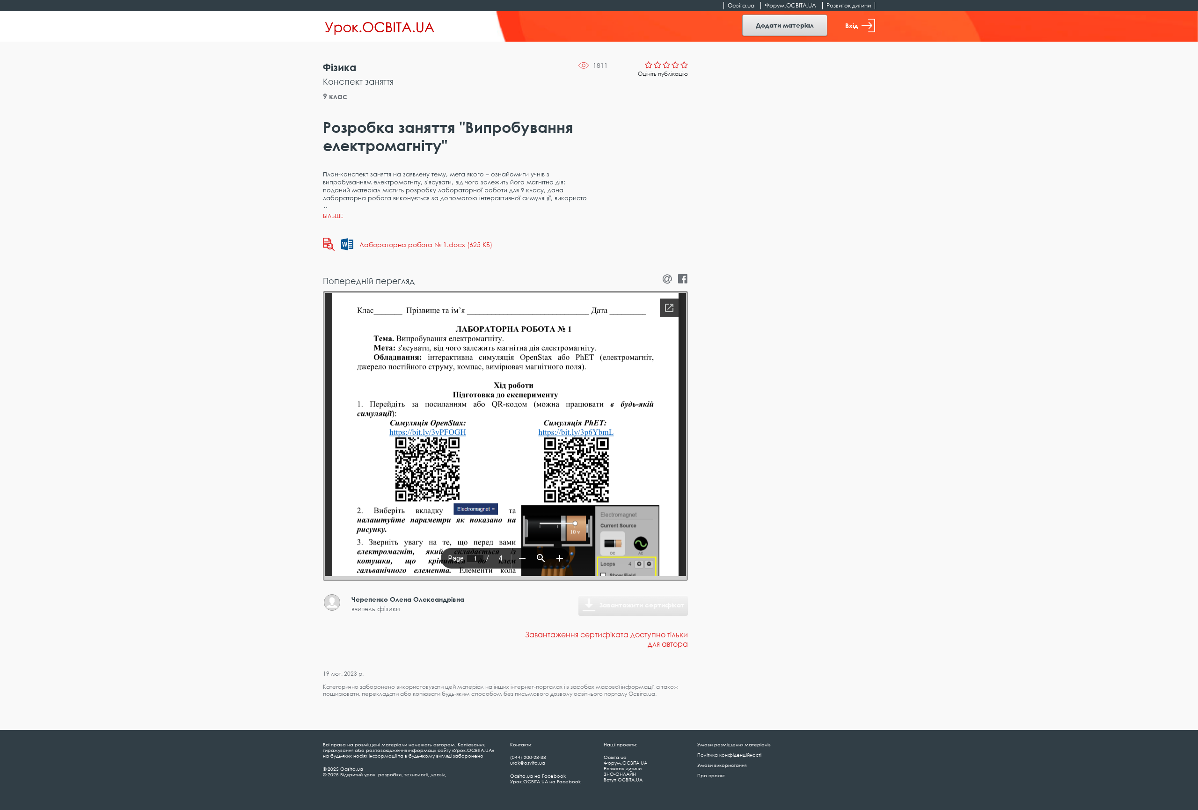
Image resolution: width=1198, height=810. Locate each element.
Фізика (340, 67)
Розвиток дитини (848, 5)
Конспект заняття (358, 81)
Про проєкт (711, 775)
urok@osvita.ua (527, 763)
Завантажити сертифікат (642, 605)
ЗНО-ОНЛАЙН (620, 774)
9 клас (335, 96)
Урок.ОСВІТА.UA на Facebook (545, 781)
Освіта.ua (741, 5)
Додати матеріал (785, 25)
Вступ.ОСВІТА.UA (623, 779)
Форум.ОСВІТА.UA (790, 5)
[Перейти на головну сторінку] (380, 26)
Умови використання (721, 765)
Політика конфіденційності (729, 755)
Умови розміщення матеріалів (734, 744)
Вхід (851, 25)
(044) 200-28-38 (528, 757)
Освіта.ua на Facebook (538, 776)
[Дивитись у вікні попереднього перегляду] (329, 244)
